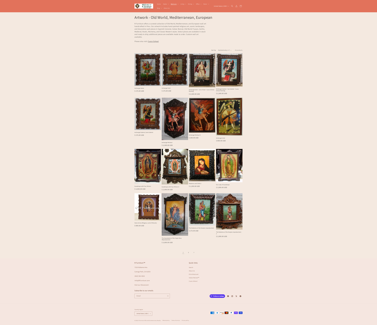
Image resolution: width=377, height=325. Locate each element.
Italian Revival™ (194, 278)
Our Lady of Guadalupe (223, 185)
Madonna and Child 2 (195, 183)
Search (191, 267)
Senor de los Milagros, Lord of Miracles (146, 223)
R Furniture (141, 320)
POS (146, 320)
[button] (166, 4)
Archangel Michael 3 (194, 135)
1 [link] (183, 252)
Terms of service (176, 320)
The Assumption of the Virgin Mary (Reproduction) (172, 239)
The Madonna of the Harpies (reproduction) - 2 (229, 233)
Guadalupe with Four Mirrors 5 (170, 187)
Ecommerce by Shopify (155, 320)
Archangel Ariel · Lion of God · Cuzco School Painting (201, 90)
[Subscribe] (167, 296)
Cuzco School (153, 41)
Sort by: (213, 50)
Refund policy (166, 320)
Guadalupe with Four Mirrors (143, 186)
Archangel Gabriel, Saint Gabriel (144, 132)
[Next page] (194, 252)
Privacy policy (185, 320)
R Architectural (193, 274)
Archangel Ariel (166, 88)
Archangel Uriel (220, 138)
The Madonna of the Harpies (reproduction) (201, 228)
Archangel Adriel (139, 88)
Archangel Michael (167, 142)
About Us (192, 271)
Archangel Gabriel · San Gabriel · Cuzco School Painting (227, 90)
